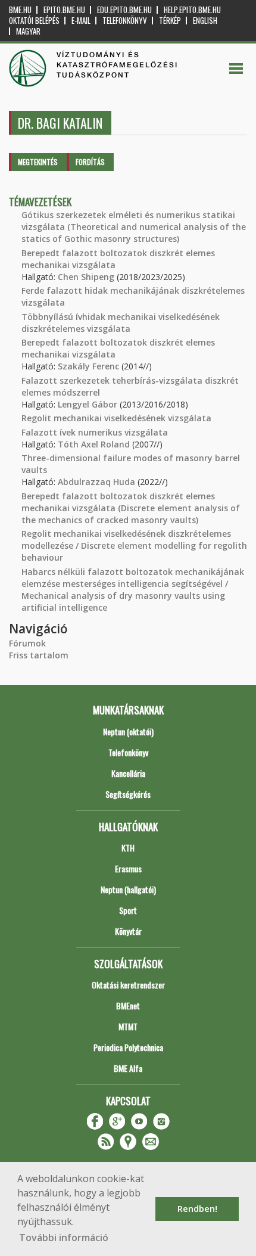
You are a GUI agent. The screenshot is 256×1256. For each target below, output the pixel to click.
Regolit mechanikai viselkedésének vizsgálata (116, 418)
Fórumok (27, 643)
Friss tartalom (38, 655)
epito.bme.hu (64, 10)
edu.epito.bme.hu (124, 10)
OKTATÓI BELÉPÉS (34, 20)
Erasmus (128, 868)
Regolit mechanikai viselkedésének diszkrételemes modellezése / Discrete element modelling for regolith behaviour (134, 545)
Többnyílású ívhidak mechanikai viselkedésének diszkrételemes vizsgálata (120, 322)
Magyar (28, 31)
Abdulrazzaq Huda (96, 481)
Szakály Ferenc (88, 366)
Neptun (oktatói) (128, 731)
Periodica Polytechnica (128, 1047)
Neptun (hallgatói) (128, 889)
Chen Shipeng (86, 276)
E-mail (80, 20)
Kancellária (128, 773)
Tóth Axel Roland (94, 444)
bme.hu (20, 10)
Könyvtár (128, 931)
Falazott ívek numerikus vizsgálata (94, 432)
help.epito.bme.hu (192, 10)
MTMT (128, 1026)
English (205, 20)
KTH (128, 847)
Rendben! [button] (197, 1208)
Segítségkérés (128, 794)
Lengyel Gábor (87, 404)
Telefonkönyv (124, 20)
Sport (128, 910)
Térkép (170, 20)
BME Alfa (128, 1068)
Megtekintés (38, 162)
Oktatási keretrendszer (128, 984)
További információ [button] (63, 1237)
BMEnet (128, 1005)
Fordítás (90, 162)
